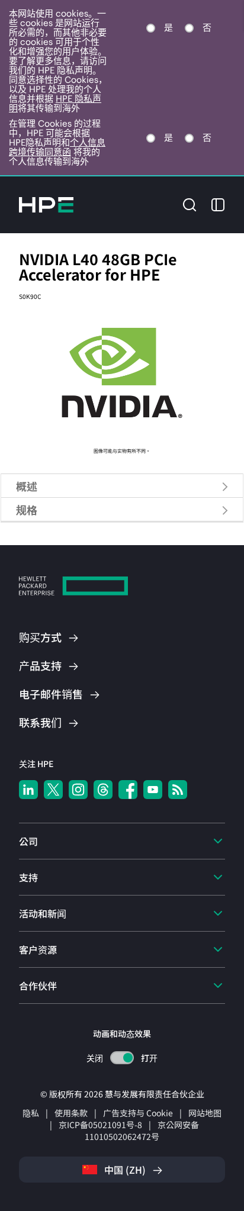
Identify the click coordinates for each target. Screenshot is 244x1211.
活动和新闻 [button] (42, 913)
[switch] (122, 1058)
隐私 (31, 1113)
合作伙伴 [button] (38, 985)
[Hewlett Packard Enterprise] (46, 204)
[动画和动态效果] (122, 1057)
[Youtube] (152, 789)
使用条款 (71, 1113)
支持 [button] (28, 877)
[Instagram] (78, 789)
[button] (189, 203)
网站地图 (204, 1113)
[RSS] (177, 789)
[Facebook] (127, 789)
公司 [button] (28, 841)
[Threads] (103, 789)
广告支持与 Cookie (138, 1113)
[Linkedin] (28, 789)
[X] (53, 789)
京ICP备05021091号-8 (100, 1125)
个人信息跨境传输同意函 (57, 147)
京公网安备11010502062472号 (142, 1130)
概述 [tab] (26, 486)
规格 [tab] (26, 509)
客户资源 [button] (38, 949)
